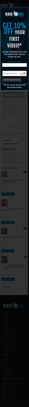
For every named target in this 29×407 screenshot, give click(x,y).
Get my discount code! (12, 80)
